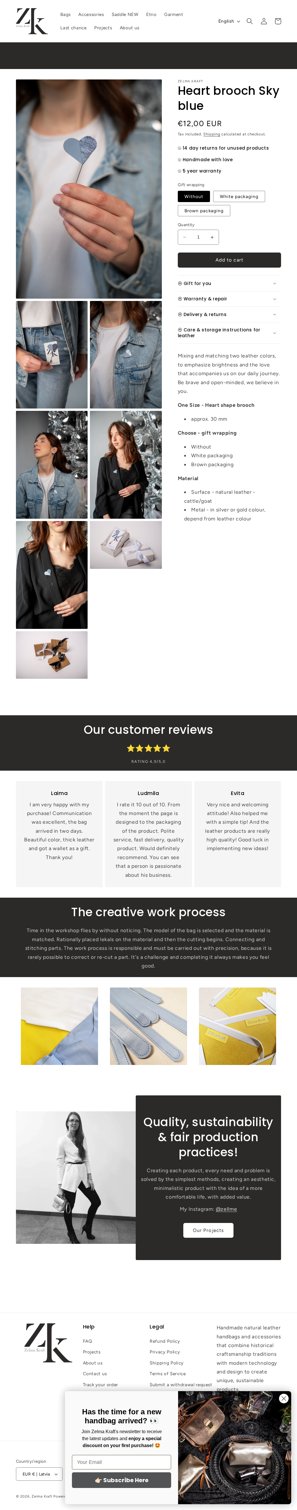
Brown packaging (204, 210)
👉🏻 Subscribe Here (121, 1480)
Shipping (211, 134)
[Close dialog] (284, 1398)
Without (194, 196)
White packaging (239, 196)
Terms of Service (168, 1373)
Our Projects (208, 1230)
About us (93, 1363)
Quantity (186, 224)
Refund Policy (165, 1341)
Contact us (95, 1373)
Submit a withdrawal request (181, 1384)
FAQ (87, 1341)
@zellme (226, 1209)
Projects (92, 1352)
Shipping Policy (167, 1363)
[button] (250, 21)
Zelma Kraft (42, 1496)
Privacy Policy (165, 1352)
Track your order (100, 1384)
